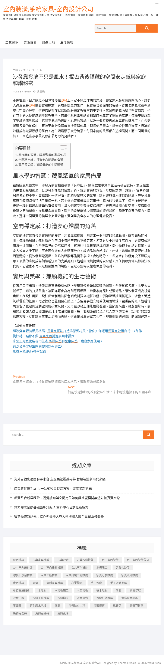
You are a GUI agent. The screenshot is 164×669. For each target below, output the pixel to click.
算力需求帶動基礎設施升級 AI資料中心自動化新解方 (51, 507)
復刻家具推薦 (54, 582)
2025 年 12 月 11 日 (29, 70)
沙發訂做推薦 (104, 598)
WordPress (154, 663)
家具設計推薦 (129, 575)
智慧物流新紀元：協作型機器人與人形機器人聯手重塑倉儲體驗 (59, 517)
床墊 (35, 582)
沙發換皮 (63, 598)
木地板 (42, 590)
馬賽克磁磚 (42, 613)
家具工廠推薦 (49, 575)
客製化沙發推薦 (22, 575)
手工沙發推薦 (118, 582)
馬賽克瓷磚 (20, 613)
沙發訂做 (82, 598)
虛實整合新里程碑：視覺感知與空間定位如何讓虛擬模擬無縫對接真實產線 (67, 498)
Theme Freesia (127, 663)
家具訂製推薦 (104, 575)
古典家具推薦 (40, 559)
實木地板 (18, 582)
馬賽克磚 (63, 613)
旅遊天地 (48, 42)
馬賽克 (117, 605)
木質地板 (82, 590)
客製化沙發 (123, 567)
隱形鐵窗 (99, 605)
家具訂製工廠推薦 (77, 575)
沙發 (64, 100)
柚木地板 (101, 590)
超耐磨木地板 (38, 605)
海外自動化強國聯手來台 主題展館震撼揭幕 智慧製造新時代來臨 (59, 479)
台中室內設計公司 (138, 559)
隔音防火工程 (77, 605)
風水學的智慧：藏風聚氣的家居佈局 (42, 155)
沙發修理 (135, 590)
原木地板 (18, 559)
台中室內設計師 (22, 567)
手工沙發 (96, 582)
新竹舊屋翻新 (21, 590)
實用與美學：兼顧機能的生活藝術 (40, 164)
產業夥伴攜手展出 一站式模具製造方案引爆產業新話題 (53, 489)
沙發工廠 (18, 598)
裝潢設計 (30, 42)
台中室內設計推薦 (52, 567)
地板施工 (101, 567)
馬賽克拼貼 (137, 605)
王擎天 (17, 605)
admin (27, 91)
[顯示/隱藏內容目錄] (61, 149)
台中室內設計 (110, 559)
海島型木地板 (129, 598)
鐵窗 (57, 605)
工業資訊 (12, 42)
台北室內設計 (79, 567)
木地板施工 (62, 590)
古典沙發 (63, 559)
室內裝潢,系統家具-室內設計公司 (48, 9)
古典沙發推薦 (85, 559)
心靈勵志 (76, 582)
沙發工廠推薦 (40, 598)
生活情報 (66, 42)
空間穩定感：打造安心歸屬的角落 (40, 159)
